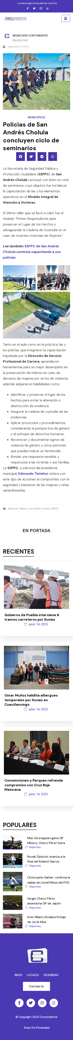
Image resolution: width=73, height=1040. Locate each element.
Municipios (36, 117)
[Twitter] (34, 9)
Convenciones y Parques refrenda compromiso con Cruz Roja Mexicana (33, 785)
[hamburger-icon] (65, 18)
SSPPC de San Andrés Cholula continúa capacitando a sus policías (32, 252)
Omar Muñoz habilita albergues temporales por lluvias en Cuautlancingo (31, 700)
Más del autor (20, 40)
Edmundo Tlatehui (32, 473)
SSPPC (55, 508)
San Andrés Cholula (39, 508)
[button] (20, 156)
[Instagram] (41, 9)
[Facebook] (28, 9)
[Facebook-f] (19, 1003)
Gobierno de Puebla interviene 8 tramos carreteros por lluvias (31, 617)
